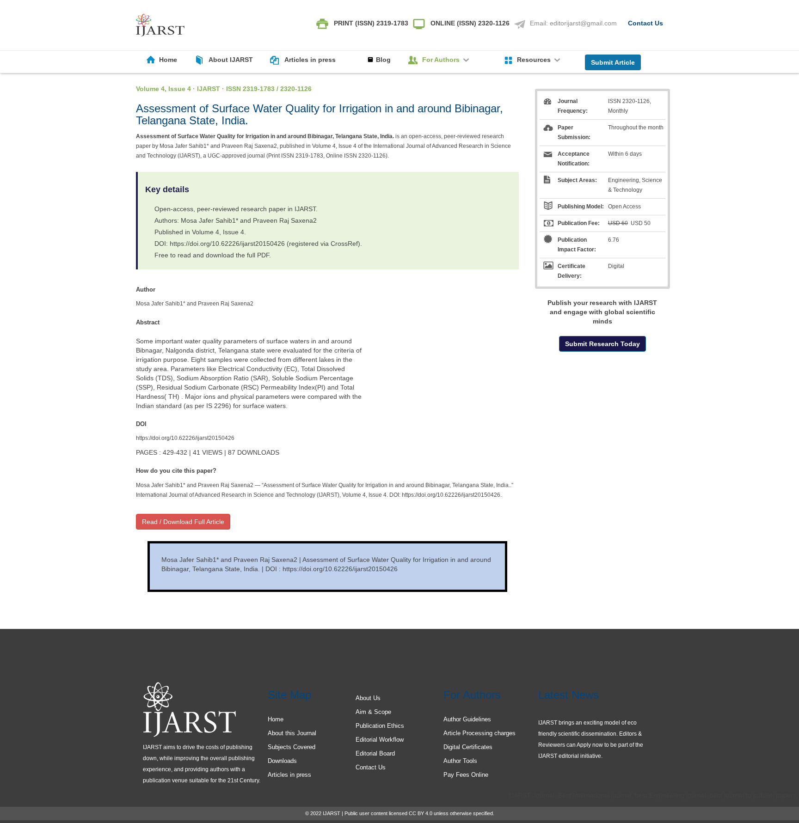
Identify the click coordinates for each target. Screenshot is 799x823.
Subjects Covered (291, 747)
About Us (368, 698)
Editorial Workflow (380, 739)
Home (168, 59)
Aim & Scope (373, 711)
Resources (535, 59)
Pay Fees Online (465, 774)
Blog (383, 59)
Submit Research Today (602, 343)
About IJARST (231, 59)
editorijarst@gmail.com (583, 23)
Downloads (282, 760)
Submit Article (613, 62)
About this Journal (292, 733)
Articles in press (310, 59)
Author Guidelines (467, 719)
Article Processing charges (479, 733)
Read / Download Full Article (183, 521)
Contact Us (645, 23)
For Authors (441, 59)
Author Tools (460, 760)
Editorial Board (375, 753)
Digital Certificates (467, 747)
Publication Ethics (380, 725)
